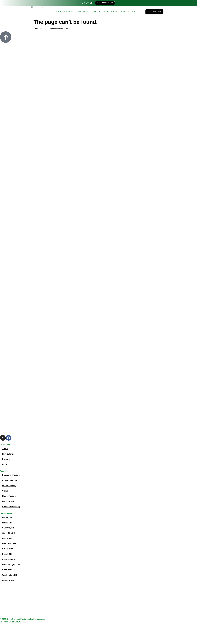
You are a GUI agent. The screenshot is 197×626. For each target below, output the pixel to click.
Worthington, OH (9, 575)
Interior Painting (9, 486)
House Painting (9, 496)
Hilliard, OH (7, 538)
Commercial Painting (11, 507)
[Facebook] (8, 438)
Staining (5, 491)
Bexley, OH (7, 517)
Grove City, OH (8, 533)
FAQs (135, 12)
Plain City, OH (8, 549)
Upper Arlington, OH (11, 565)
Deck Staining (8, 501)
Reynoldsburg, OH (10, 559)
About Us (96, 12)
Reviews (125, 12)
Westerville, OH (8, 570)
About (5, 449)
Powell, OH (7, 554)
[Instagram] (3, 438)
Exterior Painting (9, 480)
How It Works (110, 12)
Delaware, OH (8, 580)
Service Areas (63, 12)
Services (80, 12)
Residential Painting (11, 475)
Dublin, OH (7, 523)
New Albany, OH (9, 544)
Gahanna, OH (8, 528)
